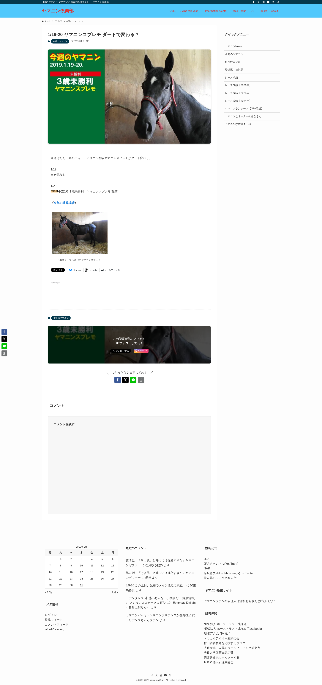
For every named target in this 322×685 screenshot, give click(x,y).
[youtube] (268, 2)
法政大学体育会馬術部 (218, 652)
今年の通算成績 (64, 202)
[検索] (277, 2)
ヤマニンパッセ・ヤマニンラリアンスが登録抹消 (158, 615)
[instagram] (263, 2)
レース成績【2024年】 (238, 100)
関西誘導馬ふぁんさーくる (221, 657)
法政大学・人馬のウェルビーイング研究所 (232, 648)
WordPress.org (54, 629)
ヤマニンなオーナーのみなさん (243, 116)
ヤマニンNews (233, 46)
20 (112, 572)
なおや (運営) (154, 565)
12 (102, 565)
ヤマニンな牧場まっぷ (238, 123)
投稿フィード (54, 619)
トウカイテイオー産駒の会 (221, 638)
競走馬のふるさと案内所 (220, 578)
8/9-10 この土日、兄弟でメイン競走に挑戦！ (156, 585)
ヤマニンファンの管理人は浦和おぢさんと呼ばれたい (239, 601)
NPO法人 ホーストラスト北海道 (225, 624)
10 (81, 565)
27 (112, 578)
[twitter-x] (258, 2)
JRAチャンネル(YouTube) (221, 563)
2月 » (115, 592)
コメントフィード (57, 624)
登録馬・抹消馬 (234, 69)
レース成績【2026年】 (238, 85)
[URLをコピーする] (141, 380)
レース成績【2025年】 (238, 92)
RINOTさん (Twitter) (217, 633)
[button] (117, 380)
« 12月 (49, 592)
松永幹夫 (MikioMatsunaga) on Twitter (229, 573)
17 (81, 572)
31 (81, 585)
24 (81, 578)
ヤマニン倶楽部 (58, 11)
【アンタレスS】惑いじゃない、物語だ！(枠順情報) (160, 598)
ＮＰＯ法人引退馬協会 (218, 662)
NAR (207, 568)
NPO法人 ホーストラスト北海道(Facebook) (233, 628)
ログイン (51, 614)
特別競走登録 (233, 61)
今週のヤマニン (60, 41)
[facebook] (253, 2)
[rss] (273, 2)
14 (50, 572)
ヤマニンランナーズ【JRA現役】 (244, 108)
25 (91, 578)
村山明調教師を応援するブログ (224, 643)
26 (102, 578)
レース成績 (231, 77)
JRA (206, 558)
